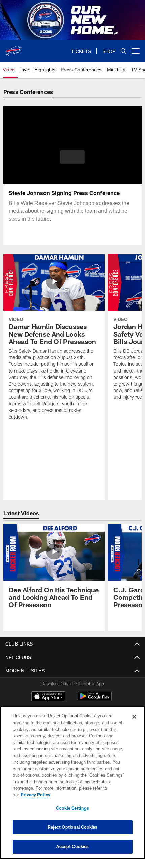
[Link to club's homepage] (13, 48)
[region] (72, 786)
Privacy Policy (87, 794)
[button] (72, 157)
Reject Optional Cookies (73, 827)
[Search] (123, 51)
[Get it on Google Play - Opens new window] (94, 699)
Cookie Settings (72, 808)
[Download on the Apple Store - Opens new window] (48, 697)
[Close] (134, 723)
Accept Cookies (72, 846)
